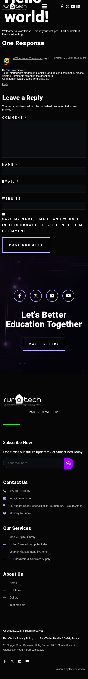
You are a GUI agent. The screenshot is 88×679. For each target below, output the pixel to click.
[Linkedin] (78, 6)
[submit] (68, 463)
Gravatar (43, 78)
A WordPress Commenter (28, 58)
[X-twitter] (67, 6)
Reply (5, 84)
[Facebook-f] (62, 6)
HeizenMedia (77, 669)
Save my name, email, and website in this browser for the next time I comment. (43, 225)
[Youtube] (73, 6)
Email (10, 181)
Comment (14, 117)
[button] (44, 6)
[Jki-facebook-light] (20, 296)
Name (10, 164)
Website (11, 198)
